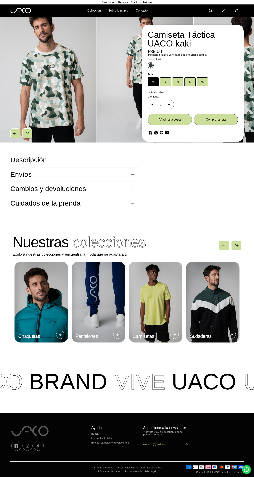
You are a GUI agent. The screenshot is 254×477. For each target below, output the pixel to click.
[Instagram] (27, 446)
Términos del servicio (151, 468)
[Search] (210, 10)
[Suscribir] (186, 444)
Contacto (142, 10)
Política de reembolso (127, 468)
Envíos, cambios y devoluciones (110, 442)
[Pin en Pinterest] (161, 132)
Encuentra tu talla (101, 438)
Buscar (95, 433)
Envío (172, 55)
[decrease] (152, 104)
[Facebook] (16, 446)
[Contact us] (246, 469)
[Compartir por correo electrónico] (167, 132)
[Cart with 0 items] (237, 10)
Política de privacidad (102, 468)
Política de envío (133, 471)
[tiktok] (39, 446)
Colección (94, 10)
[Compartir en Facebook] (150, 132)
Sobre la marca (118, 10)
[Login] (223, 10)
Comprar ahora (216, 119)
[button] (237, 10)
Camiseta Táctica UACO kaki (181, 39)
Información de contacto (110, 471)
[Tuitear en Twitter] (156, 132)
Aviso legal (150, 471)
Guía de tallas (156, 92)
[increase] (169, 104)
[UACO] (20, 10)
